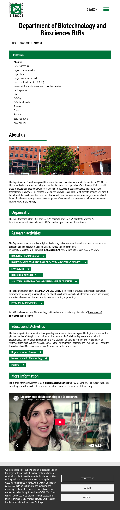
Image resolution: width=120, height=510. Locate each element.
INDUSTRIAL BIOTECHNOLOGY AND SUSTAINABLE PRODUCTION (41, 281)
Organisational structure (25, 70)
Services (17, 106)
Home (13, 42)
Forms (16, 110)
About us (38, 42)
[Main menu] (106, 9)
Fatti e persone (20, 90)
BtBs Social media (22, 102)
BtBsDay (17, 98)
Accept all (87, 497)
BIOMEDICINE (17, 268)
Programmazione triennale (26, 78)
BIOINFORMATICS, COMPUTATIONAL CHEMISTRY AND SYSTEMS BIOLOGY (45, 262)
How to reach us (21, 66)
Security (17, 114)
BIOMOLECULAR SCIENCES (23, 275)
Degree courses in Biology (23, 352)
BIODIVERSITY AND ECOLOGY (25, 256)
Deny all (87, 488)
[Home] (16, 9)
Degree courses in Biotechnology (26, 358)
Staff (16, 94)
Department (18, 55)
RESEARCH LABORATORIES (24, 303)
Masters (15, 365)
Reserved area (20, 122)
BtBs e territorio (21, 118)
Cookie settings (87, 478)
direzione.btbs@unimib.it (57, 382)
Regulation (19, 74)
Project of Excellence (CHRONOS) (29, 82)
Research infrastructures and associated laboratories (37, 86)
